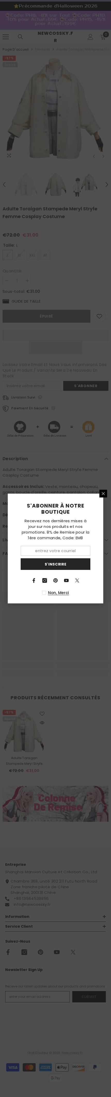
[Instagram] (44, 580)
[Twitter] (77, 580)
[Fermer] (103, 493)
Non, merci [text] (58, 592)
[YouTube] (66, 580)
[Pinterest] (55, 580)
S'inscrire (56, 564)
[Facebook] (33, 580)
